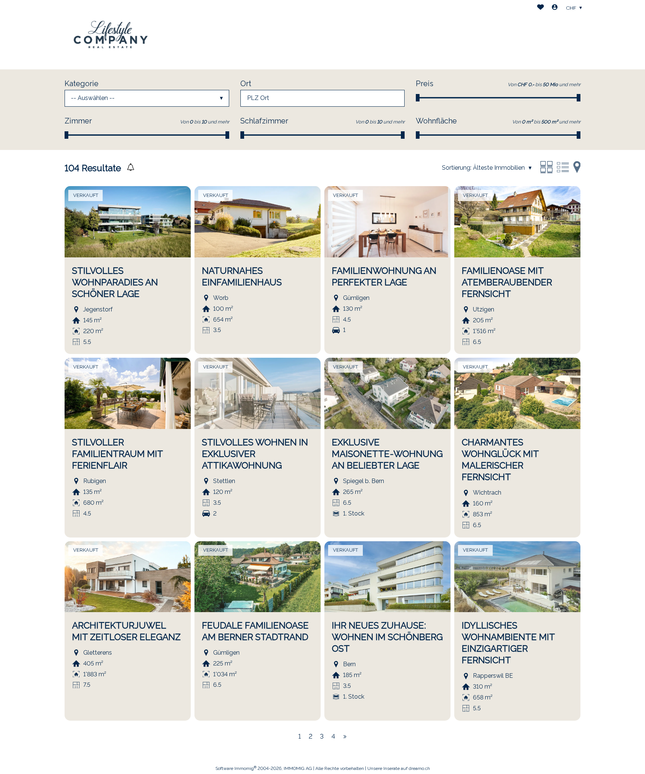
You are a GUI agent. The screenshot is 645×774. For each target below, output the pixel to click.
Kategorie (82, 83)
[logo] (111, 35)
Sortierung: (456, 167)
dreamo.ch (419, 768)
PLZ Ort (258, 97)
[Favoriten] (540, 8)
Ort (245, 83)
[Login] (554, 8)
